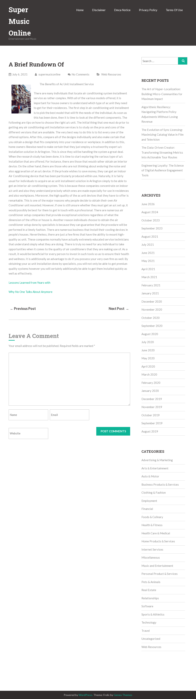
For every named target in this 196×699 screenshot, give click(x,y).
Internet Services (152, 549)
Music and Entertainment (157, 565)
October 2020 (150, 317)
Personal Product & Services (159, 573)
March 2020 (149, 374)
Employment (149, 500)
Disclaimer (99, 10)
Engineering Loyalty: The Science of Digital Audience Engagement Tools (162, 170)
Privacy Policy (148, 10)
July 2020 (147, 342)
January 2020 (150, 390)
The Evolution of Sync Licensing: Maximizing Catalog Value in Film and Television (162, 134)
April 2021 (148, 269)
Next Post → (119, 308)
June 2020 (148, 350)
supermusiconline (49, 74)
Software (147, 606)
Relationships (150, 598)
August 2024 (149, 212)
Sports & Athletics (152, 614)
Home (80, 10)
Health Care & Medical (155, 533)
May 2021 (148, 260)
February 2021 (150, 285)
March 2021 (149, 277)
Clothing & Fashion (153, 492)
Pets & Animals (150, 582)
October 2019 (150, 415)
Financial (147, 508)
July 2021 (147, 244)
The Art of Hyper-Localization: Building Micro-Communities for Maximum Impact (161, 93)
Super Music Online (20, 21)
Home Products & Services (158, 541)
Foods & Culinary (152, 517)
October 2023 (150, 220)
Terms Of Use (174, 10)
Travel (145, 630)
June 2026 (148, 204)
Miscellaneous (150, 557)
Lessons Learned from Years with (29, 282)
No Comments (80, 74)
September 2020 (152, 325)
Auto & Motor (150, 476)
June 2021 (148, 252)
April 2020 (148, 366)
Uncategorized (150, 638)
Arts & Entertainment (154, 468)
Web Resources (111, 74)
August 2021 (149, 236)
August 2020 (149, 334)
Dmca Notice (122, 10)
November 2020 (151, 309)
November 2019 (151, 407)
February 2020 (150, 382)
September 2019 (152, 423)
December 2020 (151, 301)
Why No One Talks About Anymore (30, 291)
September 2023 (152, 228)
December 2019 (151, 399)
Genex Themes (123, 695)
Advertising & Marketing (157, 460)
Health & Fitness (152, 525)
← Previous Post (23, 308)
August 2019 (149, 431)
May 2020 (148, 358)
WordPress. (86, 695)
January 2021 (150, 293)
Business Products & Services (160, 484)
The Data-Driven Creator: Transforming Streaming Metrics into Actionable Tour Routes (162, 152)
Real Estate (148, 590)
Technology (148, 622)
